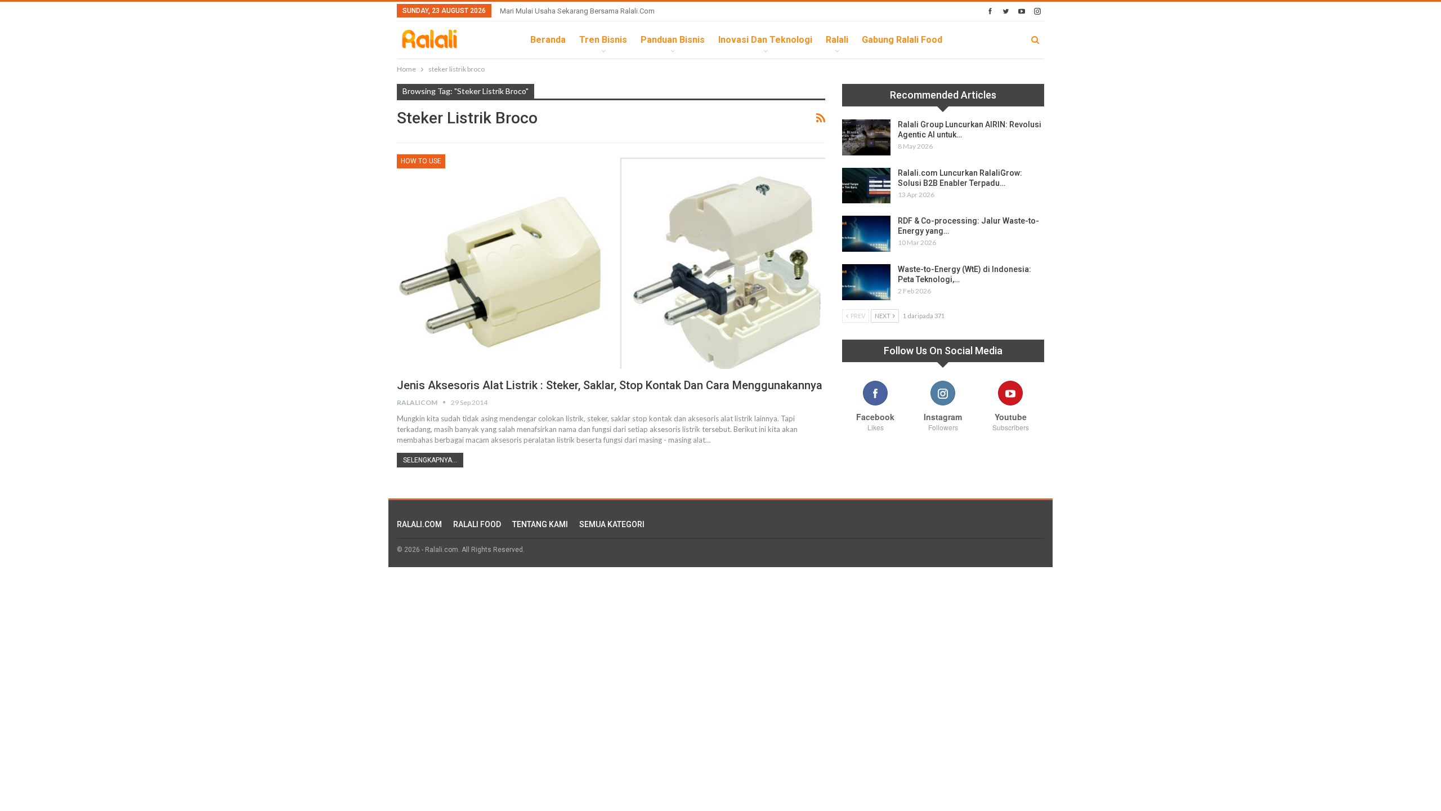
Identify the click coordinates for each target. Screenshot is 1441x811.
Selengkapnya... (430, 460)
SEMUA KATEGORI (612, 524)
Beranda (548, 39)
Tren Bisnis (603, 39)
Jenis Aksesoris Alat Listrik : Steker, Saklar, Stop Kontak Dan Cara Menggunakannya (609, 385)
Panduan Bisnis (673, 39)
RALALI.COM (419, 524)
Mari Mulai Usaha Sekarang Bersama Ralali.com (577, 11)
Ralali (837, 39)
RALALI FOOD (477, 524)
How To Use (421, 161)
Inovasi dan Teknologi (765, 39)
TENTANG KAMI (540, 524)
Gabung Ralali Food (902, 39)
